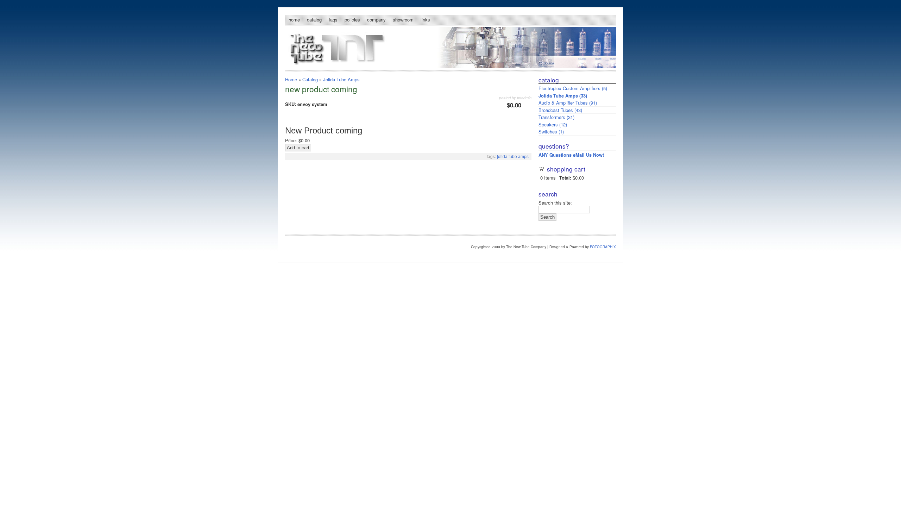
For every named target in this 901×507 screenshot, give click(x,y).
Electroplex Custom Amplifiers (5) (572, 88)
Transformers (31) (556, 117)
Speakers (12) (552, 124)
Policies (352, 19)
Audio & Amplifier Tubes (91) (567, 102)
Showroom (403, 19)
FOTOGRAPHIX (603, 246)
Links (425, 19)
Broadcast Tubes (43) (560, 110)
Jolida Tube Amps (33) (562, 95)
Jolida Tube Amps (341, 79)
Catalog (314, 19)
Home (294, 19)
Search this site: (555, 202)
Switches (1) (551, 131)
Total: (565, 177)
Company (376, 19)
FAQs (333, 19)
